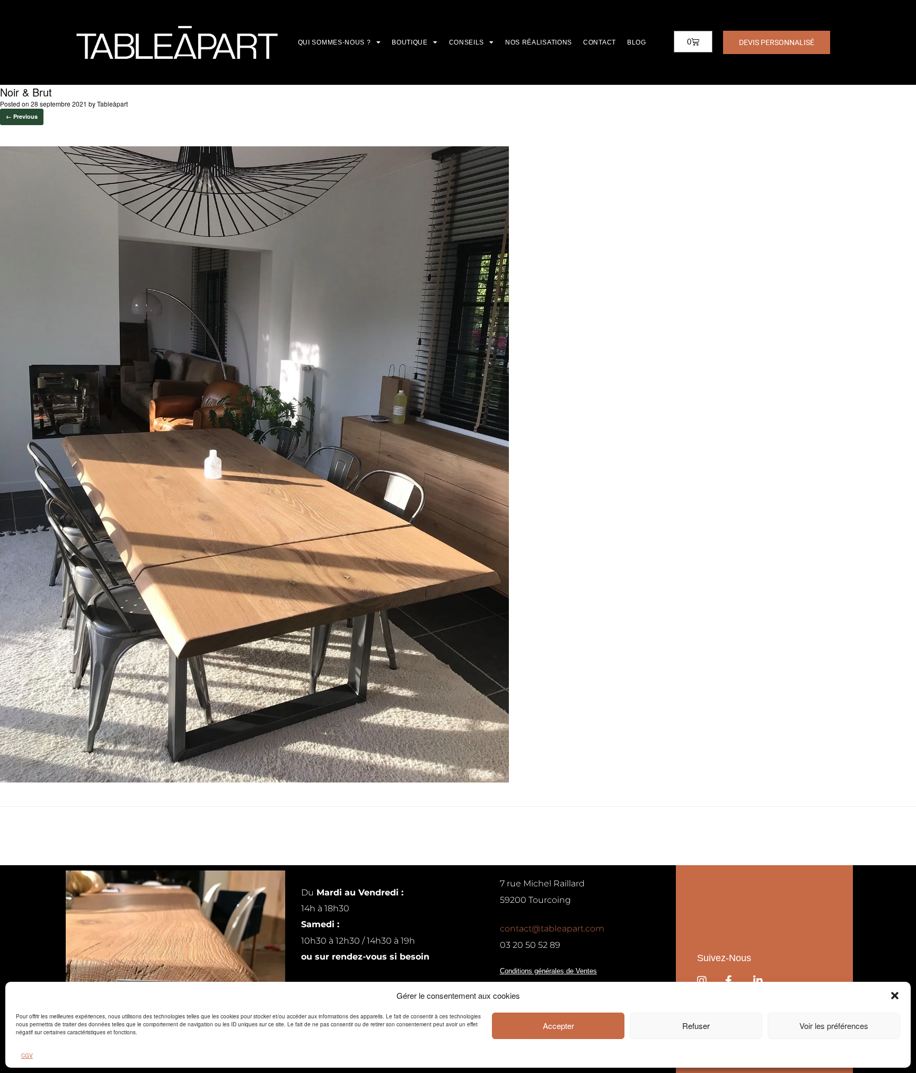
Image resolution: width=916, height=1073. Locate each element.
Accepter (558, 1025)
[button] (894, 995)
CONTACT (599, 42)
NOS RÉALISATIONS (538, 42)
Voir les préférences (833, 1025)
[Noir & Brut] (254, 780)
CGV (27, 1055)
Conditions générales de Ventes (548, 971)
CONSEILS (467, 42)
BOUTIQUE (410, 42)
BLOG (636, 42)
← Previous (22, 116)
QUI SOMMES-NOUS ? (334, 42)
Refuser (696, 1025)
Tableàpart (112, 103)
